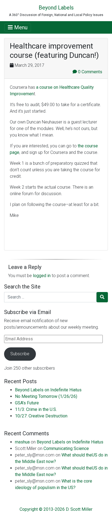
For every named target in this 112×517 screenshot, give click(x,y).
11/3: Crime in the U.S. (36, 409)
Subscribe (19, 353)
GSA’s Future (27, 402)
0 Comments (89, 71)
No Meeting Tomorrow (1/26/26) (46, 396)
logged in (42, 275)
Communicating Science (66, 448)
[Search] (102, 297)
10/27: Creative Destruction (41, 415)
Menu (20, 27)
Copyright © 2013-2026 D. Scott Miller (56, 509)
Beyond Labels (56, 7)
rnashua (22, 442)
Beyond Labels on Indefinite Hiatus (48, 389)
